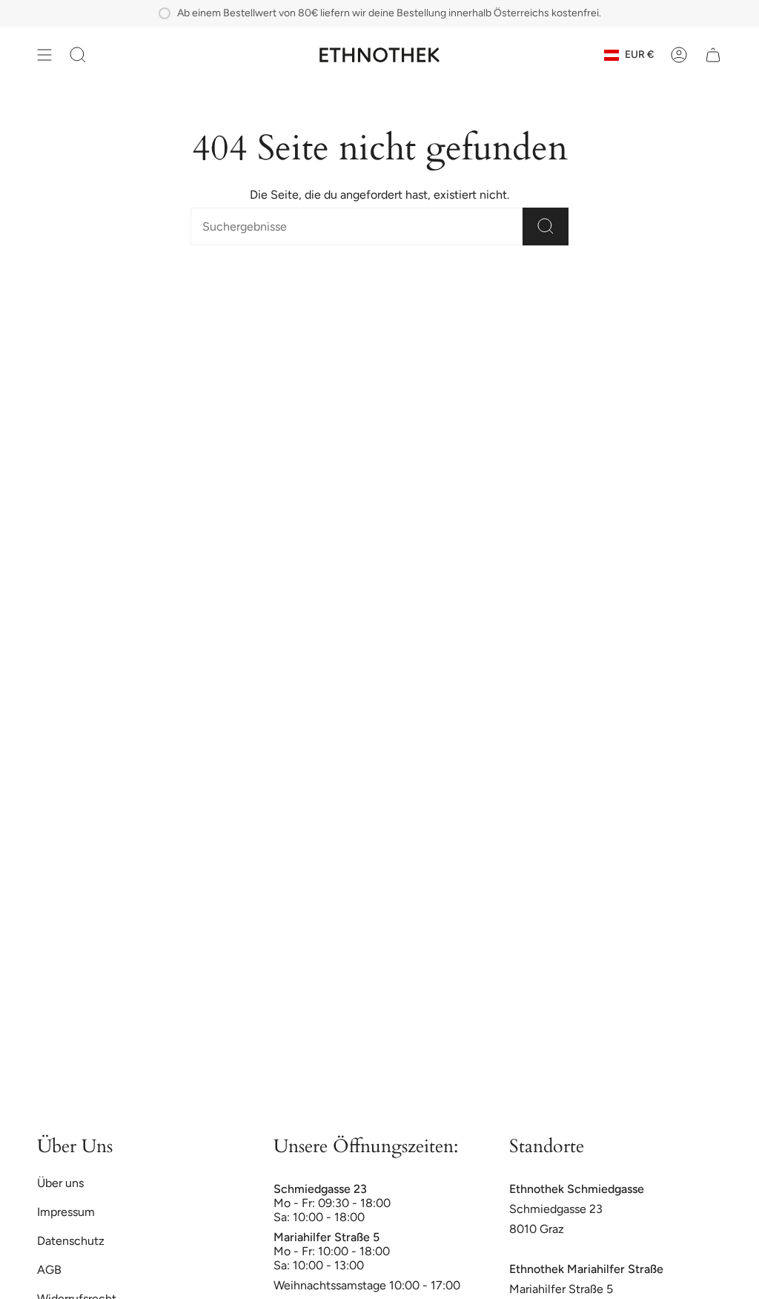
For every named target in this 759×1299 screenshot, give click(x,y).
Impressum (66, 1212)
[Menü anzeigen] (44, 55)
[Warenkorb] (713, 55)
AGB (49, 1270)
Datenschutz (71, 1241)
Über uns (60, 1183)
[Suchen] (546, 226)
